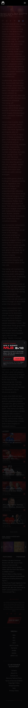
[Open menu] (25, 3)
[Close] (24, 343)
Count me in (19, 358)
